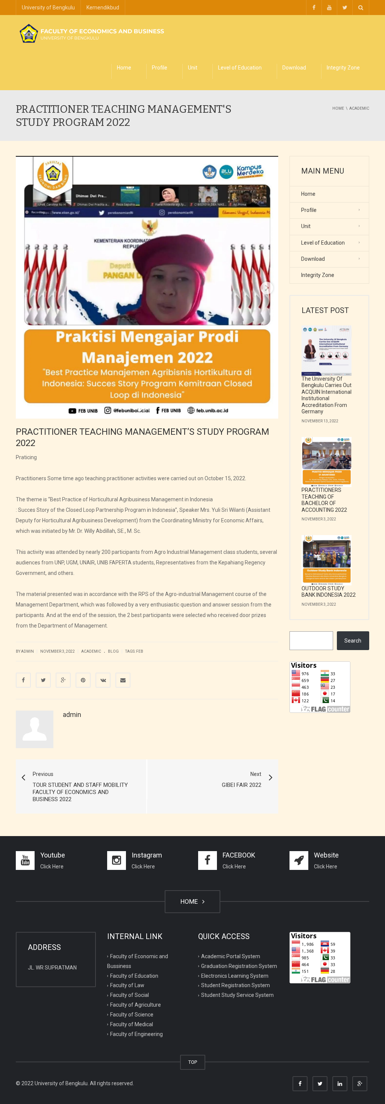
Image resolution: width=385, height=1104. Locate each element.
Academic (91, 651)
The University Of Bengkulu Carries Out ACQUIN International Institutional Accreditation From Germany (327, 395)
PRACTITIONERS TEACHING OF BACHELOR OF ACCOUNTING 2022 (324, 500)
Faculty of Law (127, 985)
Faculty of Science (131, 1015)
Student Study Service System (237, 995)
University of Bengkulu (48, 8)
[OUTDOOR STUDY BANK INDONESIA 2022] (327, 560)
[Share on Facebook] (23, 680)
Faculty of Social (129, 995)
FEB (139, 651)
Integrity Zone (343, 68)
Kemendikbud (102, 8)
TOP (192, 1062)
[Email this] (122, 680)
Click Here (52, 867)
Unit (192, 68)
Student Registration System (235, 985)
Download (294, 68)
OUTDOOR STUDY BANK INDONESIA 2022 (329, 591)
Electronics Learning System (234, 975)
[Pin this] (83, 680)
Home (124, 68)
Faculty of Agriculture (135, 1005)
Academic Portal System (230, 956)
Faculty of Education (134, 975)
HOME (190, 901)
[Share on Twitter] (43, 680)
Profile (159, 68)
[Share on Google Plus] (63, 680)
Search (352, 641)
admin (27, 651)
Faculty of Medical (131, 1024)
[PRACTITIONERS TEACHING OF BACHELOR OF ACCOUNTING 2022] (327, 462)
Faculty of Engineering (136, 1034)
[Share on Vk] (103, 680)
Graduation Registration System (239, 966)
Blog (113, 651)
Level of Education (240, 68)
